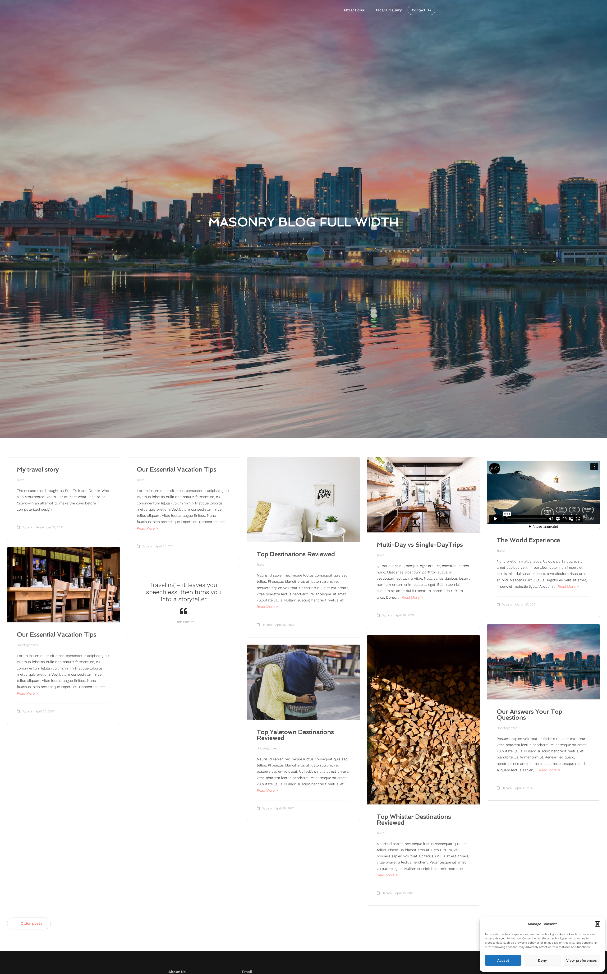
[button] (597, 924)
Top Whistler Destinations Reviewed (414, 819)
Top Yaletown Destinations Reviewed (295, 735)
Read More (146, 528)
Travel (21, 480)
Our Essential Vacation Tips (176, 469)
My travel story (38, 469)
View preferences (581, 960)
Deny (542, 960)
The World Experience (528, 540)
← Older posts (29, 923)
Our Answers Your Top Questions (529, 714)
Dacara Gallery (388, 10)
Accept (503, 960)
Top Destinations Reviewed (296, 554)
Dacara (27, 527)
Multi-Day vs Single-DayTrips (420, 544)
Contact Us (421, 10)
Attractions (353, 10)
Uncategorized (27, 645)
